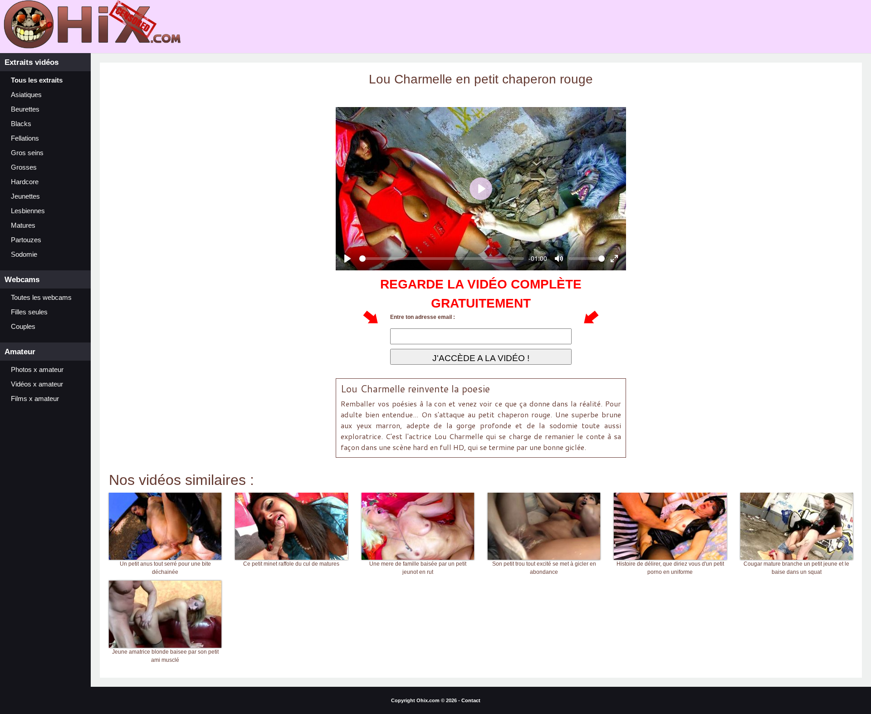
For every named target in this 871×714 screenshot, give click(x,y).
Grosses (24, 167)
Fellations (25, 138)
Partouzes (26, 240)
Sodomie (24, 254)
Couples (23, 326)
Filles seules (29, 312)
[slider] (441, 258)
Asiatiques (26, 94)
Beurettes (25, 109)
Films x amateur (35, 398)
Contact (470, 700)
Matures (23, 225)
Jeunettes (25, 196)
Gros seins (27, 152)
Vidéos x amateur (37, 384)
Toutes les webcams (41, 297)
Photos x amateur (37, 369)
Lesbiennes (28, 211)
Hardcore (25, 182)
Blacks (21, 123)
